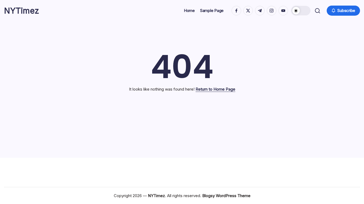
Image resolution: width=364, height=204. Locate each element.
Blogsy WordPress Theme (226, 195)
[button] (300, 10)
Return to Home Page (215, 89)
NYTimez (21, 10)
